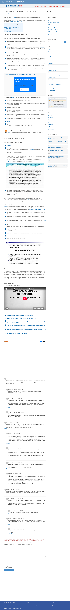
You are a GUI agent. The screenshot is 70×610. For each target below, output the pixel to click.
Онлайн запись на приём (54, 22)
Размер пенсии (7, 28)
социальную (13, 17)
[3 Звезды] (6, 341)
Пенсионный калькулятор (54, 24)
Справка (56, 6)
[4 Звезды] (7, 341)
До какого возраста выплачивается (11, 29)
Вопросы (37, 607)
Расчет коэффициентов (54, 27)
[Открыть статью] (57, 102)
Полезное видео (7, 31)
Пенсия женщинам (52, 68)
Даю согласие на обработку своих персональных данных (16, 572)
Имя (5, 557)
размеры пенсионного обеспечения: (37, 209)
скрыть (16, 24)
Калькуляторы (52, 34)
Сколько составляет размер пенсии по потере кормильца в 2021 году (22, 318)
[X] (44, 341)
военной (44, 220)
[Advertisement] (25, 359)
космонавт (9, 161)
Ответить (5, 384)
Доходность (51, 117)
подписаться (37, 566)
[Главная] (13, 6)
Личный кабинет (52, 20)
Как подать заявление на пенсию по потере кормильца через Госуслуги (20, 74)
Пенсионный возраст (53, 29)
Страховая (9, 145)
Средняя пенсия (55, 602)
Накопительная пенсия (53, 82)
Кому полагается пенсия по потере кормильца (13, 25)
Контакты (53, 607)
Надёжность (51, 119)
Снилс (49, 49)
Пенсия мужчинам (52, 70)
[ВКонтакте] (41, 341)
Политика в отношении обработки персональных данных (13, 608)
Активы (50, 122)
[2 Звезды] (5, 341)
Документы (50, 63)
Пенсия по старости (52, 77)
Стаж (49, 51)
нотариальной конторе (38, 130)
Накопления (51, 129)
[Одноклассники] (42, 341)
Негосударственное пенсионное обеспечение (54, 85)
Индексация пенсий (52, 54)
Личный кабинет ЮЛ (53, 31)
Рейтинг (50, 115)
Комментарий (7, 546)
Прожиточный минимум (56, 603)
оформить (13, 97)
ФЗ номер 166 (31, 149)
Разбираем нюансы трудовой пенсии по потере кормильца (20, 315)
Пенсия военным (51, 65)
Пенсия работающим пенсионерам (55, 79)
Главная (5, 13)
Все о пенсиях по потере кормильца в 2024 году (17, 333)
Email (5, 562)
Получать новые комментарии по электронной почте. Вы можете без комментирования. (23, 566)
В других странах (51, 90)
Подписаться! (24, 90)
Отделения (44, 6)
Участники (51, 124)
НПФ (36, 605)
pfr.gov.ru (31, 542)
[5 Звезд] (9, 341)
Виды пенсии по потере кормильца (11, 27)
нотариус (9, 132)
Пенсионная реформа (52, 88)
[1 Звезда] (4, 341)
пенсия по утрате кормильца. (15, 21)
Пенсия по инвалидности (53, 72)
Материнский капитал (52, 58)
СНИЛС (8, 121)
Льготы (49, 56)
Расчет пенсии (51, 61)
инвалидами (42, 47)
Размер (5, 206)
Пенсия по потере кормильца (19, 13)
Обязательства (52, 126)
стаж (29, 199)
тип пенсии (20, 207)
